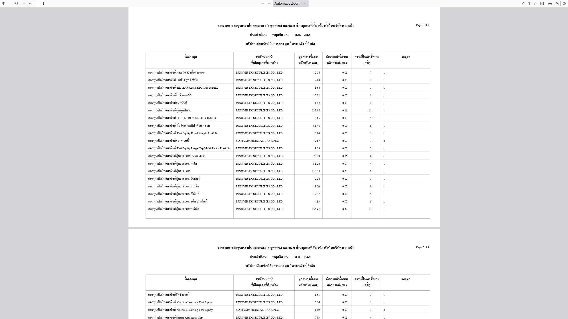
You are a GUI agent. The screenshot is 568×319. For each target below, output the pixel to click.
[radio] (523, 3)
